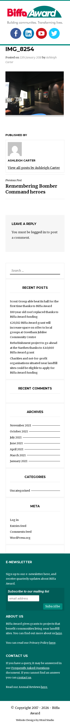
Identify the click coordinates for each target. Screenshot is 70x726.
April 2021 (16, 449)
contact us (24, 677)
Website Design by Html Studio (35, 720)
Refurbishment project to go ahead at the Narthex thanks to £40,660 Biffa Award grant (33, 347)
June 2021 (16, 443)
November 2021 (20, 425)
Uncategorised (20, 490)
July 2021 (16, 437)
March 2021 (18, 455)
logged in (38, 232)
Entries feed (18, 526)
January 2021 (18, 461)
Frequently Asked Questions (30, 668)
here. (44, 687)
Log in (14, 520)
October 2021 (19, 431)
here (59, 633)
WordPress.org (20, 538)
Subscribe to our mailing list (28, 591)
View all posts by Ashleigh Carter (34, 168)
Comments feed (21, 531)
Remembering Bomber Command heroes (31, 187)
